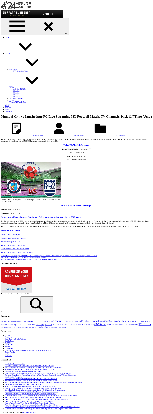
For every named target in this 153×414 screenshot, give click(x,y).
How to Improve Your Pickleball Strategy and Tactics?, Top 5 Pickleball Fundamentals (33, 367)
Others (108, 324)
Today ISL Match (91, 256)
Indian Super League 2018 (15, 256)
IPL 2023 (78, 324)
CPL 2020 (50, 321)
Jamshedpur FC (40, 256)
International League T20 (23, 324)
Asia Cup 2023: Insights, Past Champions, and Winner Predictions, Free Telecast (31, 405)
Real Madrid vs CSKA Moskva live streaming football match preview (28, 350)
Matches (8, 343)
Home (7, 37)
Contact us (8, 337)
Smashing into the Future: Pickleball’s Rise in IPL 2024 (23, 371)
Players (7, 346)
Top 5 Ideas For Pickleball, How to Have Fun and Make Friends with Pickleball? (31, 381)
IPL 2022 (72, 324)
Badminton (27, 321)
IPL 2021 (67, 324)
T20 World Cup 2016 (16, 98)
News (7, 109)
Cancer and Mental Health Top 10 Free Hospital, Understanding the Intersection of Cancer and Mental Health (41, 395)
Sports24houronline (28, 412)
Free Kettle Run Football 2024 (15, 364)
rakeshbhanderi (79, 136)
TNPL (52, 327)
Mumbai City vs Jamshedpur (10, 234)
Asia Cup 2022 (7, 321)
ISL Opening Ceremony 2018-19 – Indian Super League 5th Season (23, 258)
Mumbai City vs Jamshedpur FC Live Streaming (17, 252)
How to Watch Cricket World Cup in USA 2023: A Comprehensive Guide (29, 403)
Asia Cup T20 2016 (19, 89)
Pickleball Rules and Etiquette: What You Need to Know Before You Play (29, 366)
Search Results (10, 352)
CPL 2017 (37, 321)
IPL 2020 (62, 324)
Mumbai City (49, 256)
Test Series (12, 100)
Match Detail (9, 341)
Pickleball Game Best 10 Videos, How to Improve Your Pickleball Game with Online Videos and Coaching (40, 375)
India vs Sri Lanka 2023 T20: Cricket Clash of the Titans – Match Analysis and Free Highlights (36, 399)
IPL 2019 (16, 96)
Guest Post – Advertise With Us (15, 339)
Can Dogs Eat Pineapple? (13, 377)
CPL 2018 (44, 321)
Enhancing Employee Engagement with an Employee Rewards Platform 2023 (30, 394)
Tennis (7, 106)
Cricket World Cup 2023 (72, 321)
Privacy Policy (10, 348)
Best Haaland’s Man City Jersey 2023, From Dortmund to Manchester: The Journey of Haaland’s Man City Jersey (42, 407)
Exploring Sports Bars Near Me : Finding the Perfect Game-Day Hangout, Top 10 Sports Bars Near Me (39, 409)
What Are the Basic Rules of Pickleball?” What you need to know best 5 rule (30, 386)
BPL (31, 321)
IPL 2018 (16, 94)
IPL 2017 (16, 93)
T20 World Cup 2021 (20, 327)
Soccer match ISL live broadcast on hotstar (15, 249)
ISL (117, 136)
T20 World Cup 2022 (31, 327)
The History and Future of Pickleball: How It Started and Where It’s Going (29, 369)
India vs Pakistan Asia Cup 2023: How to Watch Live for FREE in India (29, 401)
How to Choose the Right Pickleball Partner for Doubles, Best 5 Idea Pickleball (31, 379)
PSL (112, 325)
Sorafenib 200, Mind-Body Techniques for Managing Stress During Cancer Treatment (33, 388)
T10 (137, 324)
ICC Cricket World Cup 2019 (136, 321)
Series (7, 354)
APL (2, 321)
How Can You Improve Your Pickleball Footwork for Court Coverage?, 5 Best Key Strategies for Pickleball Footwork (44, 382)
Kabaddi (8, 108)
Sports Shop (126, 324)
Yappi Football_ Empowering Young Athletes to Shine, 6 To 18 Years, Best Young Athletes (35, 390)
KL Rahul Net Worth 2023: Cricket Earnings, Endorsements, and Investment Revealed (33, 397)
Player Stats (9, 344)
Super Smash (132, 324)
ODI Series (13, 69)
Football (7, 104)
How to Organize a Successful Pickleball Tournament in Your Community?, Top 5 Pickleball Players (38, 373)
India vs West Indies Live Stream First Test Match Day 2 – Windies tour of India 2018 (29, 259)
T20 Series (12, 87)
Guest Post (8, 111)
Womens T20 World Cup (17, 102)
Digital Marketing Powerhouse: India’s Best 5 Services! (23, 384)
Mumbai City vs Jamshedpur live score (13, 245)
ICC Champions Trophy (21, 71)
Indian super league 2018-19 (10, 242)
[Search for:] (11, 312)
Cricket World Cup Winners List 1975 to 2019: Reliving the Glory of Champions (31, 392)
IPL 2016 (16, 91)
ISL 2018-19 (30, 256)
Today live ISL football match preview (13, 238)
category (8, 335)
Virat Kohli (8, 356)
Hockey (102, 321)
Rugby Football (119, 324)
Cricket (7, 53)
